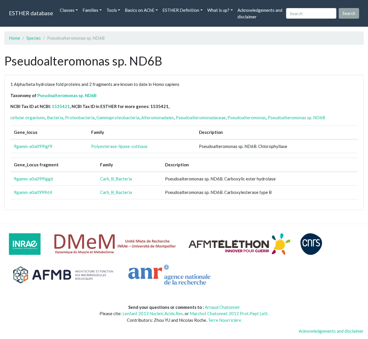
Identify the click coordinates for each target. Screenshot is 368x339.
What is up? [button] (218, 10)
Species (33, 38)
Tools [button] (111, 10)
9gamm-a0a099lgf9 (33, 146)
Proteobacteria (80, 117)
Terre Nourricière (224, 320)
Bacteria (55, 117)
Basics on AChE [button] (139, 10)
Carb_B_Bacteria (116, 178)
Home (14, 38)
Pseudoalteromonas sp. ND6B (67, 95)
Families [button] (90, 10)
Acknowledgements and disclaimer (259, 13)
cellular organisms (27, 117)
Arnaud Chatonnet (222, 307)
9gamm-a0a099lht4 (33, 192)
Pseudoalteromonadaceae (201, 117)
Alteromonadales (157, 117)
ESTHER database (31, 13)
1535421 (61, 106)
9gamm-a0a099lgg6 (33, 178)
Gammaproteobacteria (117, 117)
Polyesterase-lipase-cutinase (119, 146)
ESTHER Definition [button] (180, 10)
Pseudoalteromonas (246, 117)
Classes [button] (67, 10)
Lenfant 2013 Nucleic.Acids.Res (152, 313)
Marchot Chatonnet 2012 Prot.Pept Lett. (229, 313)
